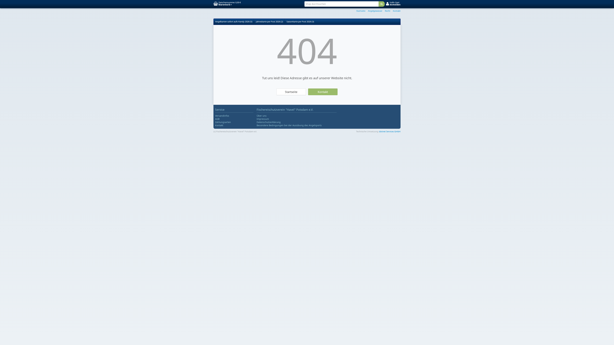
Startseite (360, 10)
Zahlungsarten (223, 122)
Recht (387, 10)
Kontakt (397, 10)
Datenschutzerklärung (269, 122)
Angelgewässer (375, 10)
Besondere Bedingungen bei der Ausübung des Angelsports (289, 125)
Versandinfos (222, 115)
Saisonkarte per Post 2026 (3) (300, 21)
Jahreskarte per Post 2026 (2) (269, 21)
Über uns (262, 115)
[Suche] (381, 4)
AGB (217, 118)
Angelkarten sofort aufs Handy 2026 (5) (233, 21)
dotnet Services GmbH (390, 131)
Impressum (263, 118)
